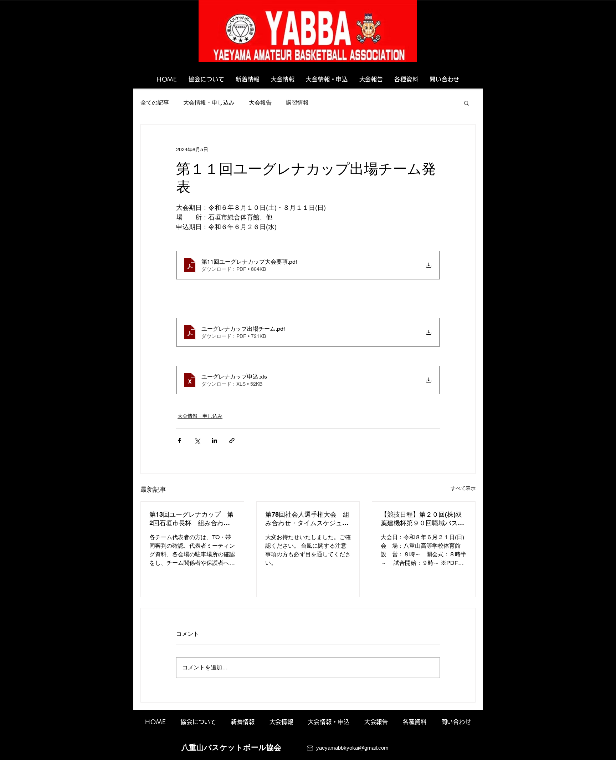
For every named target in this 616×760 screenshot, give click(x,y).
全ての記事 (154, 102)
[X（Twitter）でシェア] (197, 440)
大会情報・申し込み (209, 102)
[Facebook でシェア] (179, 440)
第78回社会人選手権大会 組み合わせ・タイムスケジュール (307, 519)
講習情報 (297, 102)
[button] (466, 103)
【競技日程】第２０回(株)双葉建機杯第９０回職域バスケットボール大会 (422, 519)
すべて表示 (463, 488)
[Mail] (310, 748)
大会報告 (260, 102)
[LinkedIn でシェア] (214, 440)
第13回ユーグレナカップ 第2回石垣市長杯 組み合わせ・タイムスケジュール (191, 519)
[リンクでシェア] (232, 440)
